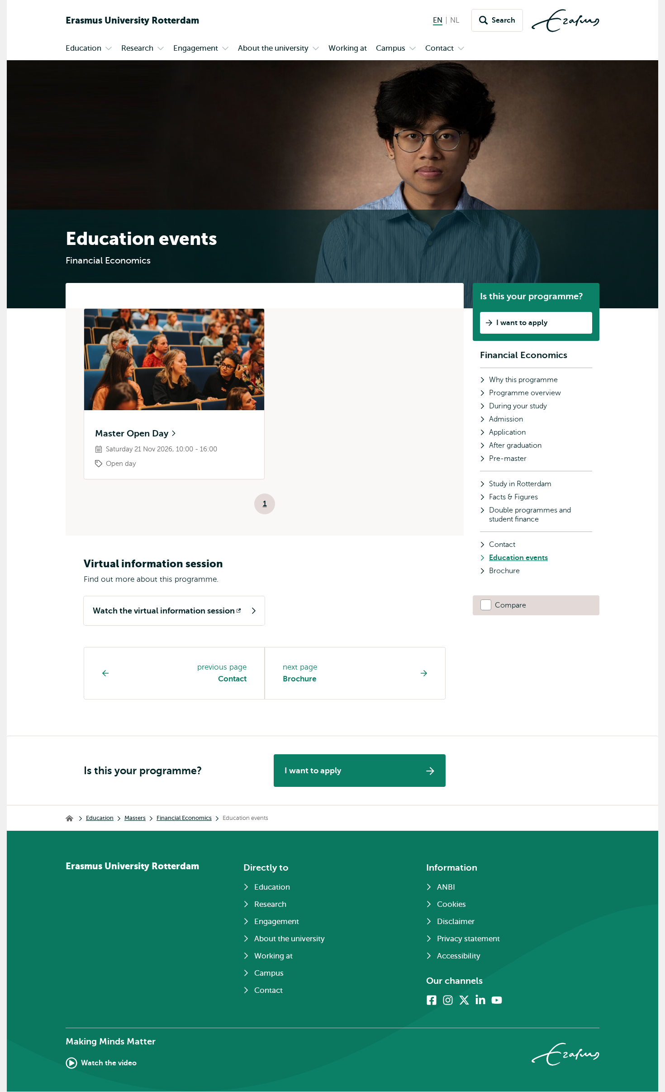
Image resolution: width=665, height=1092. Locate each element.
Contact (232, 679)
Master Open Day (133, 433)
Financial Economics (523, 355)
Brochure (299, 679)
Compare (510, 605)
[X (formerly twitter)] (464, 1000)
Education (100, 817)
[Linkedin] (480, 1000)
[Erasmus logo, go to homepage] (565, 20)
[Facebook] (431, 1000)
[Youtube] (496, 1000)
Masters (135, 817)
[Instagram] (447, 1000)
